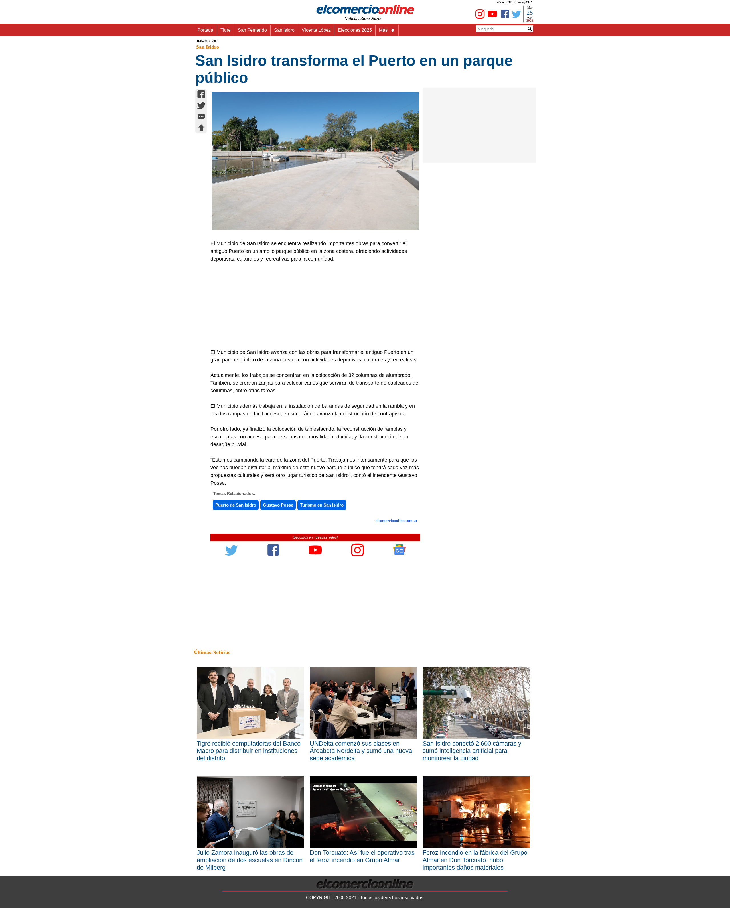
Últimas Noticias (212, 652)
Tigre (225, 30)
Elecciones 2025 (355, 30)
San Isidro (284, 30)
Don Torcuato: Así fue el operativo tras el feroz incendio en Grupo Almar (362, 856)
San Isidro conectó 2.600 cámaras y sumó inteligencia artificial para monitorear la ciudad (472, 751)
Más (383, 30)
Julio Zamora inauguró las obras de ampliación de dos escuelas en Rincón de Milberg (250, 860)
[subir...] (201, 128)
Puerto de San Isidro (235, 505)
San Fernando (252, 30)
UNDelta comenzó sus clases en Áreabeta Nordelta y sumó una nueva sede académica (361, 751)
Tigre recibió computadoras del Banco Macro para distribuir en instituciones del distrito (249, 751)
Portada (205, 30)
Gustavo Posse (278, 505)
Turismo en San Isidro (322, 505)
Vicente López (316, 30)
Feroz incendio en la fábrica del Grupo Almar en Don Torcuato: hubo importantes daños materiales (475, 860)
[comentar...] (201, 117)
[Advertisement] (312, 306)
